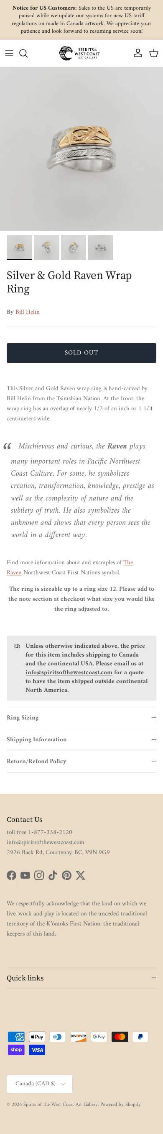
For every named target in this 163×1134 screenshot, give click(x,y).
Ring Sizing (22, 718)
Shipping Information (37, 740)
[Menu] (9, 53)
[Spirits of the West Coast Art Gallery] (81, 53)
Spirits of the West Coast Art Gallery (60, 1104)
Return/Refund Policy (36, 761)
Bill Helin (27, 312)
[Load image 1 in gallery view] (81, 149)
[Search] (27, 53)
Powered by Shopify (120, 1104)
